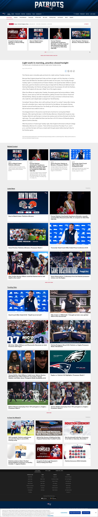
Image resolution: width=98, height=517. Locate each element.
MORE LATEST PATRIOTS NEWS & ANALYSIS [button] (49, 55)
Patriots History (30, 487)
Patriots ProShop (68, 476)
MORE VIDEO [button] (49, 412)
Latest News (30, 476)
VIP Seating (55, 483)
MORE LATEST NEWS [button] (49, 282)
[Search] (74, 14)
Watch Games (54, 489)
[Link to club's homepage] (3, 13)
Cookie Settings (64, 512)
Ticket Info (55, 476)
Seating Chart (54, 485)
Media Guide (68, 487)
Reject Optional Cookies (75, 512)
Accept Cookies (86, 512)
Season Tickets (55, 481)
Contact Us (68, 492)
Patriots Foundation (30, 485)
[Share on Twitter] (68, 71)
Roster (42, 476)
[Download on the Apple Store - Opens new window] (44, 498)
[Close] (95, 512)
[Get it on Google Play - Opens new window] (53, 499)
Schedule (42, 487)
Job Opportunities (68, 489)
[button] (45, 52)
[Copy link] (74, 71)
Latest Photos (30, 483)
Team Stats (43, 483)
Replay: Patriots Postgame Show (21, 24)
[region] (49, 512)
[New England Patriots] (49, 504)
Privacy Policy (50, 515)
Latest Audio (30, 481)
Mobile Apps (68, 485)
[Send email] (71, 71)
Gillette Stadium (55, 487)
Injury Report (42, 481)
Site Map (30, 492)
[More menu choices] (43, 13)
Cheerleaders (30, 489)
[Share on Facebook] (66, 71)
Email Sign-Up (68, 481)
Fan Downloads (68, 483)
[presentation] (90, 52)
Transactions (42, 485)
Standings (42, 489)
